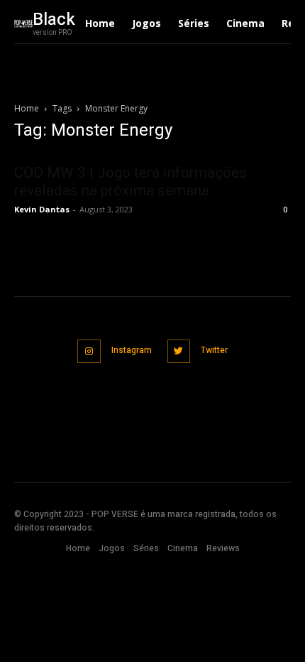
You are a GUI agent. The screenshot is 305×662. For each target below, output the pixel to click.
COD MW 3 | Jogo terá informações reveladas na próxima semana (130, 181)
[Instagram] (89, 351)
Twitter (214, 350)
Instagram (131, 350)
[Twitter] (179, 351)
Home (26, 108)
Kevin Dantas (42, 209)
